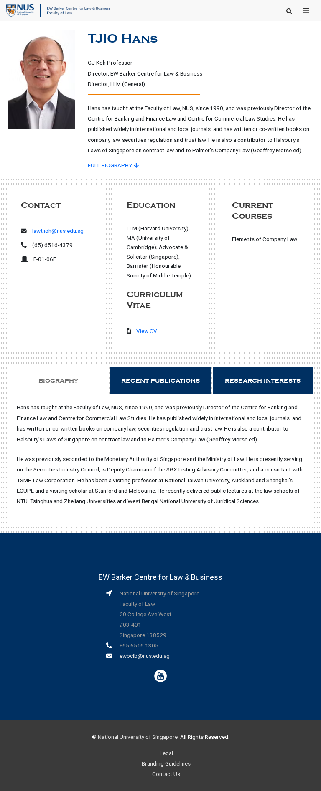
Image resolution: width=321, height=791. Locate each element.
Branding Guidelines (166, 763)
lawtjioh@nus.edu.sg (58, 230)
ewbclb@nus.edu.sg (145, 655)
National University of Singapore (138, 736)
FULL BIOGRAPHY (111, 165)
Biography (58, 381)
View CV (146, 330)
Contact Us (166, 774)
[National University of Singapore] (20, 10)
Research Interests (263, 381)
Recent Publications (160, 381)
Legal (166, 753)
